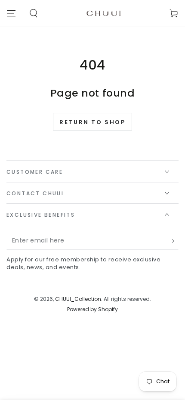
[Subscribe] (174, 240)
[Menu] (11, 13)
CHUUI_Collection (78, 299)
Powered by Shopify (92, 309)
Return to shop (92, 122)
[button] (33, 13)
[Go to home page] (103, 13)
